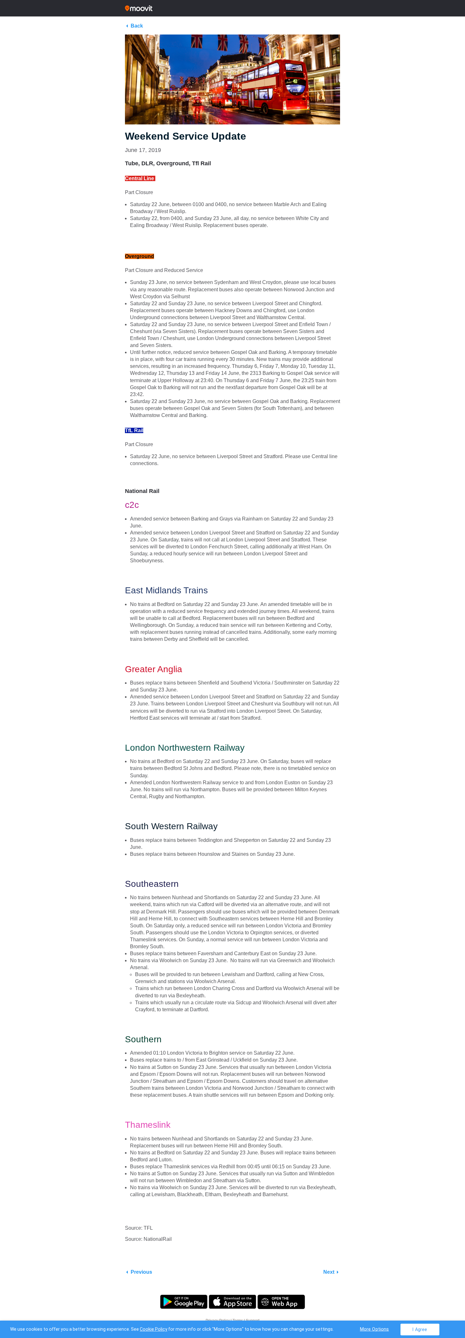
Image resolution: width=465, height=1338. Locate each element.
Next (328, 1272)
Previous (141, 1272)
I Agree (419, 1329)
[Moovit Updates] (232, 8)
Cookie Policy (153, 1329)
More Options (374, 1329)
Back (137, 25)
